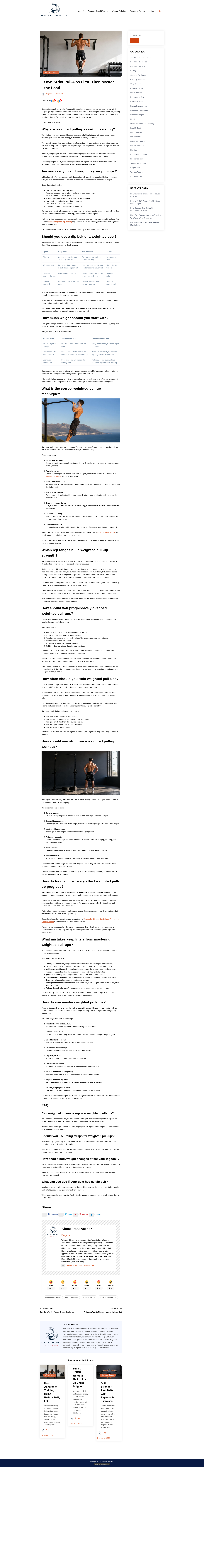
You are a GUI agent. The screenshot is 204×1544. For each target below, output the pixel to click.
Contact (151, 11)
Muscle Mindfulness (137, 141)
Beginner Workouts (137, 66)
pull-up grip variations (106, 532)
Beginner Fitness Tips (138, 62)
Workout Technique (119, 11)
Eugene (66, 1235)
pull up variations (71, 1297)
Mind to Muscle (136, 132)
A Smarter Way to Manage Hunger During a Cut (103, 1312)
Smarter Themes (105, 1464)
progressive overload (53, 1297)
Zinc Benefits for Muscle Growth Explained (57, 1312)
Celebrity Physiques (138, 75)
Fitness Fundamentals (138, 106)
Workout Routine (136, 172)
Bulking (133, 71)
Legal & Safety (135, 128)
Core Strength (135, 84)
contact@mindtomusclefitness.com (80, 1265)
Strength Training (88, 1297)
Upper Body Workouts (108, 1297)
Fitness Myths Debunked (139, 110)
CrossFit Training (136, 88)
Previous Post (48, 1308)
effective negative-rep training (60, 222)
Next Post (114, 1308)
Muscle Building (136, 137)
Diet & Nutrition (136, 93)
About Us (81, 11)
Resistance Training (137, 11)
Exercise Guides (51, 72)
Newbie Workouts (137, 146)
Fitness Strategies (137, 115)
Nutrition (133, 150)
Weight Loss (49, 1375)
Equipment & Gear (137, 97)
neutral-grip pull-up (53, 476)
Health (132, 119)
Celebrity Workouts (137, 79)
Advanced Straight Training (98, 11)
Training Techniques (138, 163)
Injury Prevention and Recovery (142, 124)
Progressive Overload (138, 154)
